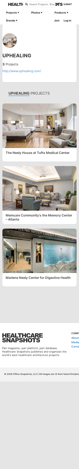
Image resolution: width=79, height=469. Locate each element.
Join (57, 20)
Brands (10, 20)
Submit (67, 4)
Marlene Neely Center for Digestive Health (38, 278)
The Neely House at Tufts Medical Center (37, 153)
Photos (35, 12)
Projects (11, 12)
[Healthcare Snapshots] (13, 4)
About (75, 337)
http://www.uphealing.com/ (21, 71)
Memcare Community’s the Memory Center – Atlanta (39, 217)
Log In (67, 20)
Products (60, 12)
